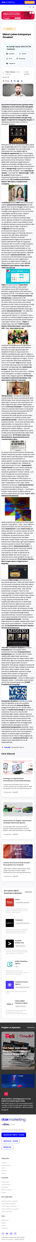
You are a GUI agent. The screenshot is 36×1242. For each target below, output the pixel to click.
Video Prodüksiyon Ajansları (10, 1209)
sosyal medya (17, 296)
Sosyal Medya (5, 1165)
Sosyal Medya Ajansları (8, 1204)
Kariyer (3, 1225)
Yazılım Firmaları (6, 1212)
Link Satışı (4, 1228)
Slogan (29, 120)
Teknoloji (4, 1163)
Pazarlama (4, 1187)
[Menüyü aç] (33, 7)
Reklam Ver (7, 1147)
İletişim (3, 1223)
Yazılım (3, 1192)
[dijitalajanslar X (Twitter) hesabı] (2, 1233)
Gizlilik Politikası (19, 1239)
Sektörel (4, 1171)
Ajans (3, 1168)
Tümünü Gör (28, 892)
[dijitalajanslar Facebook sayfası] (15, 1233)
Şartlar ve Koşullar (7, 1239)
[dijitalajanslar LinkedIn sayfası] (7, 1233)
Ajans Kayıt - (10, 1141)
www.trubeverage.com (10, 233)
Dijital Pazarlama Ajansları (9, 1201)
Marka (3, 1173)
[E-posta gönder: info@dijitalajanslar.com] (11, 1233)
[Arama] (30, 7)
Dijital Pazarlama (6, 1190)
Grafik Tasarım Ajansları (9, 1206)
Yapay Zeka (5, 1182)
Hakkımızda (5, 1220)
